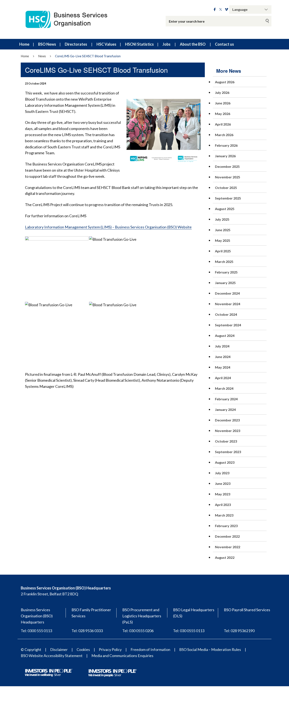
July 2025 (222, 219)
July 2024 (222, 346)
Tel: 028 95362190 (239, 630)
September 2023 (228, 452)
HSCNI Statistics (139, 44)
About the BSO (193, 44)
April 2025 (223, 251)
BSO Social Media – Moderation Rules (210, 649)
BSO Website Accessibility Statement (52, 655)
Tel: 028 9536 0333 (87, 630)
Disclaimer (59, 649)
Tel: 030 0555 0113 (188, 630)
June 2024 (222, 357)
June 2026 (222, 103)
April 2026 (223, 124)
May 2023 (222, 494)
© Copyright (31, 649)
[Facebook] (214, 9)
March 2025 (224, 262)
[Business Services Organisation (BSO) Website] (70, 19)
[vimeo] (226, 9)
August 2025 (224, 209)
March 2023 (224, 515)
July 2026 (222, 92)
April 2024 (223, 378)
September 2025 (228, 198)
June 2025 (222, 230)
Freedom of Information (150, 649)
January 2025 (225, 283)
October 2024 (226, 314)
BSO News (47, 44)
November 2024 (227, 304)
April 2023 (223, 505)
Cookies (83, 649)
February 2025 (226, 272)
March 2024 (224, 388)
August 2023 (224, 462)
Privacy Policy (110, 649)
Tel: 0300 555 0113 (36, 630)
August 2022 (224, 557)
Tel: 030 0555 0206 (138, 630)
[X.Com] (220, 9)
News (42, 56)
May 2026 (222, 114)
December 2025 (227, 166)
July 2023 (222, 473)
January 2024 (225, 409)
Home (24, 44)
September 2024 (228, 325)
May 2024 (222, 367)
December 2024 (227, 293)
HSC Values (106, 44)
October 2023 (226, 441)
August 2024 (224, 335)
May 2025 (222, 240)
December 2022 (227, 536)
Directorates (76, 44)
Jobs (166, 44)
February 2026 (226, 145)
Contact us (224, 44)
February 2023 (226, 526)
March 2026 (224, 135)
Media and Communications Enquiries (122, 655)
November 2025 (227, 177)
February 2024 (226, 399)
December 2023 (227, 420)
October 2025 (226, 188)
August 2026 (224, 82)
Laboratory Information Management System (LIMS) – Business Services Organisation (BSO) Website (108, 227)
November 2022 (227, 547)
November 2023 (227, 431)
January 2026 (225, 156)
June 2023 (222, 483)
